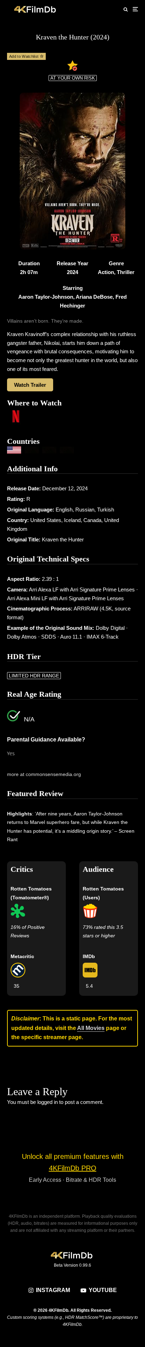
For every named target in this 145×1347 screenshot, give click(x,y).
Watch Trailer (30, 385)
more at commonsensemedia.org (44, 774)
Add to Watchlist (24, 56)
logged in (47, 1102)
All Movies (91, 1028)
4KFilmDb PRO (72, 1168)
